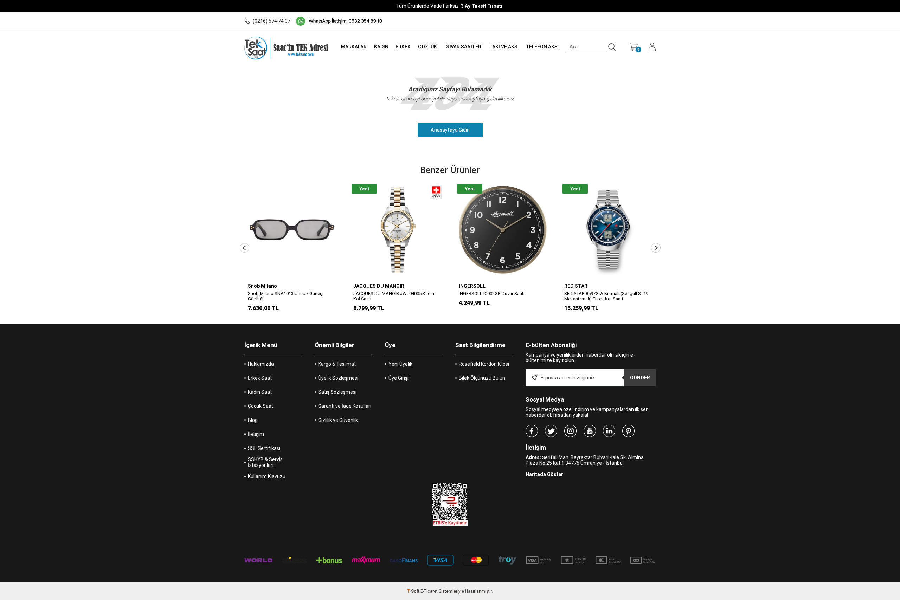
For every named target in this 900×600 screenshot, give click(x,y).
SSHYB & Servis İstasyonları (265, 462)
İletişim (256, 434)
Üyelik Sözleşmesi (338, 378)
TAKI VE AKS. (504, 47)
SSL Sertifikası (264, 448)
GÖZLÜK (427, 47)
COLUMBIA (577, 286)
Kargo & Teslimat (337, 364)
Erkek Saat (260, 378)
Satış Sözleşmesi (337, 392)
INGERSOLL (366, 286)
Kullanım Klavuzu (266, 476)
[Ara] (612, 47)
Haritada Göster (544, 474)
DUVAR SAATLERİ (463, 47)
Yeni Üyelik (400, 364)
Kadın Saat (260, 392)
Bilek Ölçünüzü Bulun (482, 378)
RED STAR (470, 286)
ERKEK (403, 47)
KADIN (381, 47)
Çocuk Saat (260, 406)
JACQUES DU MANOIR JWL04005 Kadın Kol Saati (288, 296)
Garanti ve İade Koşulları (344, 406)
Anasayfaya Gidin (450, 130)
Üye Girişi (398, 378)
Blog (253, 420)
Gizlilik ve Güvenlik (338, 420)
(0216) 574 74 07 (271, 21)
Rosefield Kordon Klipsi (484, 364)
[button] (244, 248)
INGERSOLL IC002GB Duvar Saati (386, 293)
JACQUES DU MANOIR (273, 286)
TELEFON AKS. (542, 47)
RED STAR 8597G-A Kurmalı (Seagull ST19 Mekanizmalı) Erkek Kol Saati (501, 296)
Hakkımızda (261, 364)
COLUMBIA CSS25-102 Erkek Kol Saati (602, 293)
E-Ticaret (429, 591)
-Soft (413, 591)
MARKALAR (354, 47)
